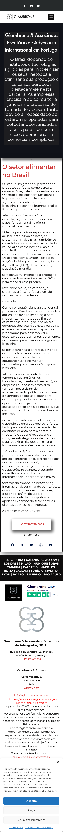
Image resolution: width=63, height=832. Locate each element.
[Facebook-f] (24, 6)
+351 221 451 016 (31, 659)
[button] (57, 762)
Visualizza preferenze (32, 820)
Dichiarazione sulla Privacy (39, 827)
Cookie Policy (16, 827)
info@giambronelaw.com (31, 695)
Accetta (31, 800)
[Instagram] (31, 6)
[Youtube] (38, 6)
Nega (31, 810)
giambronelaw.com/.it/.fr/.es (31, 757)
